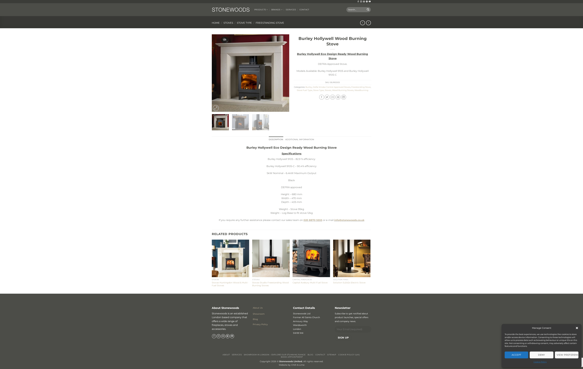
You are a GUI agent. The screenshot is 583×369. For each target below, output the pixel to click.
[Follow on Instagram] (361, 2)
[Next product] (362, 22)
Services (291, 10)
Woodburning (361, 90)
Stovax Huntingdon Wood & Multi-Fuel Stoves (230, 284)
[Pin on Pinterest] (338, 97)
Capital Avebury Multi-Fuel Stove (310, 282)
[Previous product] (368, 22)
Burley (308, 87)
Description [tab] (276, 139)
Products (260, 10)
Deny (541, 354)
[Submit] (368, 9)
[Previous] (217, 73)
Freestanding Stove (270, 22)
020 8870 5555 (312, 220)
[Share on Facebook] (321, 97)
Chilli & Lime (297, 365)
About (226, 355)
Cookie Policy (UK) (349, 355)
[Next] (284, 73)
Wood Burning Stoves (342, 90)
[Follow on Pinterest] (367, 2)
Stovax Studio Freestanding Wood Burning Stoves (270, 284)
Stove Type (244, 22)
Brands (275, 10)
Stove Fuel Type (304, 90)
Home (216, 22)
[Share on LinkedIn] (343, 97)
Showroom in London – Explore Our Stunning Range (275, 355)
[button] (576, 328)
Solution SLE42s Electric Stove (349, 282)
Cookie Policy (540, 362)
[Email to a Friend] (332, 97)
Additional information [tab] (299, 139)
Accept (516, 354)
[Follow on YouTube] (370, 2)
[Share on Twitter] (327, 97)
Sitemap (331, 355)
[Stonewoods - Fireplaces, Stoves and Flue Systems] (231, 9)
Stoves (228, 22)
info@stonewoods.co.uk (349, 220)
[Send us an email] (364, 2)
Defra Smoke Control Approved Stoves (331, 87)
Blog (310, 355)
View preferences (567, 354)
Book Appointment (292, 357)
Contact (304, 10)
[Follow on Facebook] (358, 2)
